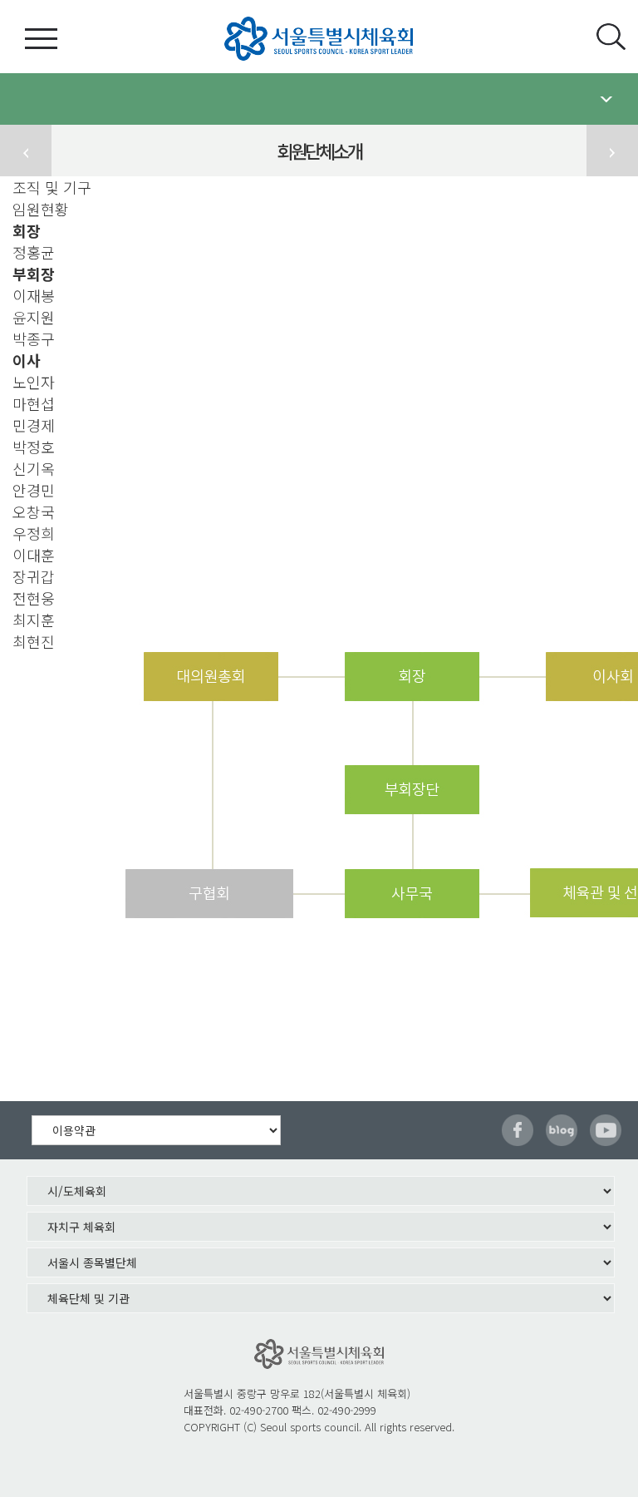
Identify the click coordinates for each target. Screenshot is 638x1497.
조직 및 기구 (51, 187)
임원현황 (40, 209)
